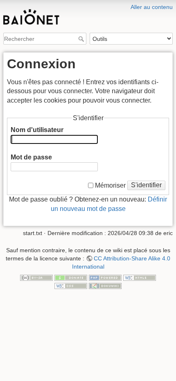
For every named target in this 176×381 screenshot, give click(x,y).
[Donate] (70, 277)
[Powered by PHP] (105, 277)
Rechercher (82, 39)
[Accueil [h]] (88, 5)
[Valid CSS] (70, 285)
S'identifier (146, 185)
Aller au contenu (152, 7)
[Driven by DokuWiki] (105, 285)
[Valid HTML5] (139, 277)
